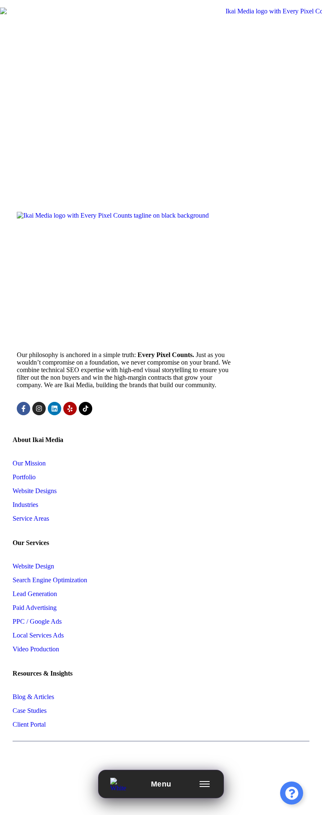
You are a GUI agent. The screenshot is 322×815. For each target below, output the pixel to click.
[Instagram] (39, 408)
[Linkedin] (54, 408)
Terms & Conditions (204, 760)
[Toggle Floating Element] (291, 793)
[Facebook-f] (23, 408)
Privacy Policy (144, 760)
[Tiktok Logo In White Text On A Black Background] (85, 408)
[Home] (120, 784)
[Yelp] (70, 408)
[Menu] (204, 784)
